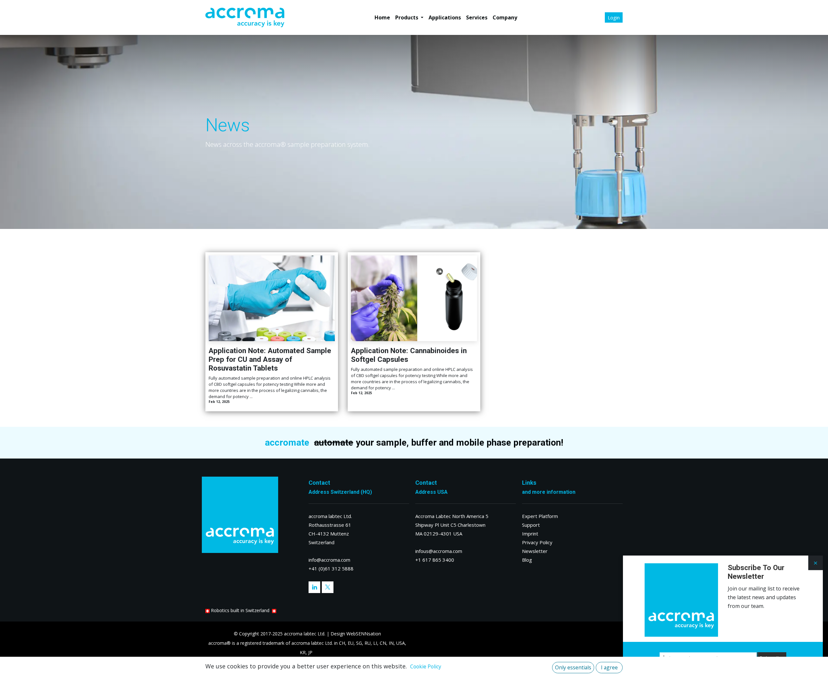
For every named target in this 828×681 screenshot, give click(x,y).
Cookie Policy (425, 666)
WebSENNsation (363, 634)
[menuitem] (382, 17)
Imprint (530, 533)
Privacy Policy (537, 542)
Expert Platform (540, 516)
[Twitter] (327, 587)
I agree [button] (609, 667)
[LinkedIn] (314, 587)
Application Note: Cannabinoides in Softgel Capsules (409, 354)
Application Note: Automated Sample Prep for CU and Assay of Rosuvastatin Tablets (270, 359)
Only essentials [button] (573, 667)
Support (531, 525)
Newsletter (535, 551)
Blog (527, 560)
